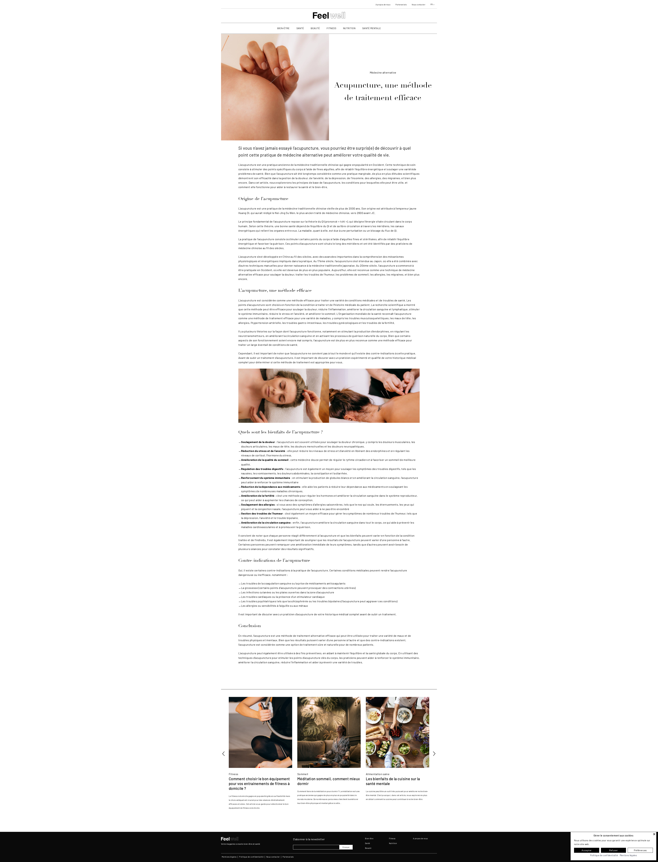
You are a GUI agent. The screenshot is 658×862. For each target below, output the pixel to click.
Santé (300, 28)
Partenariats (401, 4)
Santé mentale (371, 28)
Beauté (315, 28)
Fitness (331, 28)
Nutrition (349, 28)
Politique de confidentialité (251, 857)
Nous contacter (418, 4)
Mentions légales (229, 857)
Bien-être (283, 28)
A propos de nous (383, 4)
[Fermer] (654, 834)
